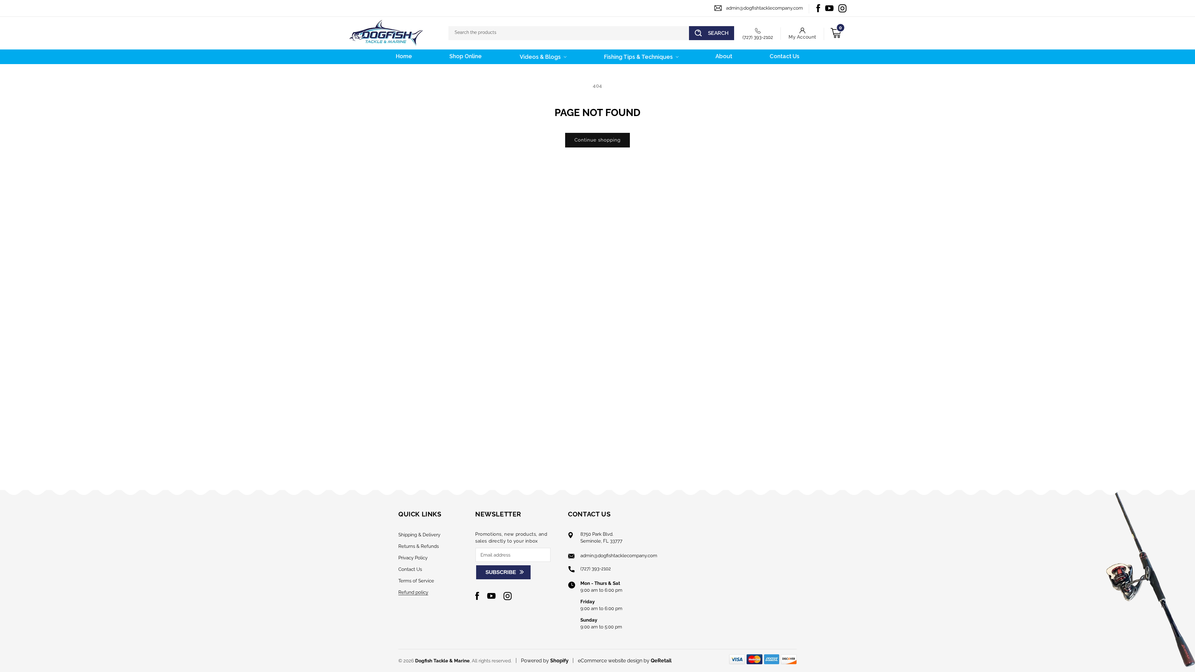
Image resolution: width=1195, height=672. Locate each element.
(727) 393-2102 (758, 37)
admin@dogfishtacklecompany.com (764, 8)
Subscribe (500, 572)
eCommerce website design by (614, 661)
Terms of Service (416, 581)
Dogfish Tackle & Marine (442, 661)
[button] (542, 56)
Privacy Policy (413, 558)
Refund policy (413, 592)
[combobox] (591, 33)
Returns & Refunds (418, 546)
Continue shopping (597, 140)
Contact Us (410, 569)
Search (718, 33)
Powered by (545, 661)
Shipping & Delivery (419, 535)
